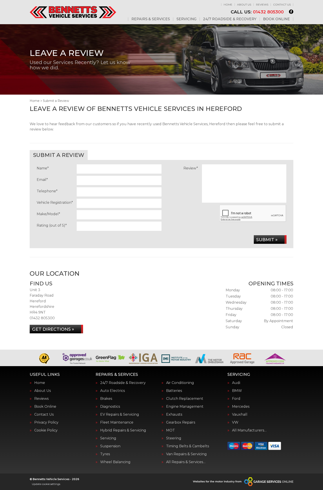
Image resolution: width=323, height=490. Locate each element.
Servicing (186, 19)
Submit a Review (58, 155)
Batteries (174, 391)
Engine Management (184, 406)
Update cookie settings (46, 484)
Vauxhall (239, 414)
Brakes (106, 398)
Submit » (267, 239)
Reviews (262, 4)
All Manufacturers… (249, 430)
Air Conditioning (180, 383)
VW (235, 422)
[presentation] (253, 213)
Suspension (110, 446)
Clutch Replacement (184, 398)
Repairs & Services (150, 19)
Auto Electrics (112, 391)
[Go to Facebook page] (291, 11)
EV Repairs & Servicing (119, 414)
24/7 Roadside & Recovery (229, 19)
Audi (236, 383)
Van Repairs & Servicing (186, 454)
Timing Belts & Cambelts (187, 446)
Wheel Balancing (115, 462)
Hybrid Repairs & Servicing (123, 430)
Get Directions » (53, 329)
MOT (170, 430)
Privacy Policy (46, 422)
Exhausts (174, 414)
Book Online (276, 19)
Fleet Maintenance (116, 422)
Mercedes (240, 406)
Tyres (105, 454)
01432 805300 (257, 12)
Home (228, 4)
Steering (173, 438)
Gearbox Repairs (180, 422)
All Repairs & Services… (185, 462)
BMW (237, 391)
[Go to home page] (73, 12)
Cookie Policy (46, 430)
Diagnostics (110, 406)
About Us (244, 4)
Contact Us (282, 4)
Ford (236, 398)
